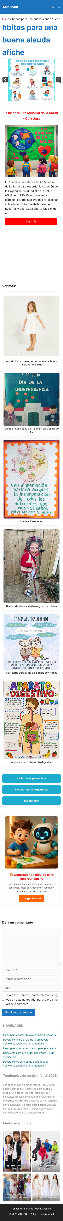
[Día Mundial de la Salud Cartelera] (58, 82)
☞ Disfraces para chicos (31, 778)
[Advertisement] (31, 257)
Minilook (10, 7)
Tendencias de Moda (22, 1208)
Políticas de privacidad (42, 1214)
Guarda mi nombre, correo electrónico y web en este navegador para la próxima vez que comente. (32, 999)
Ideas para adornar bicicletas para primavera (29, 1035)
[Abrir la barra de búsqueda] (53, 7)
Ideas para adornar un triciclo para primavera (29, 1048)
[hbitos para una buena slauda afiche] (31, 100)
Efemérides (31, 800)
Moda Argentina (43, 1208)
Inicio (5, 19)
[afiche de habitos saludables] (5, 82)
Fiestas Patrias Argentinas (31, 789)
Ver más (31, 221)
